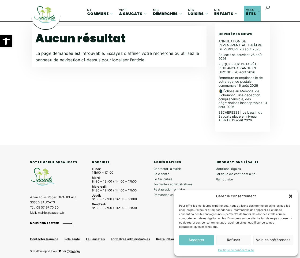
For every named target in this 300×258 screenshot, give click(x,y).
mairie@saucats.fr (51, 212)
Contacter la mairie (168, 169)
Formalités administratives (173, 184)
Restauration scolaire (169, 189)
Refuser (233, 240)
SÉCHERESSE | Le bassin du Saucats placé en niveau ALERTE (240, 116)
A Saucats (130, 12)
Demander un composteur (173, 195)
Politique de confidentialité (236, 250)
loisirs (196, 12)
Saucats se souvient (234, 55)
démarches (165, 12)
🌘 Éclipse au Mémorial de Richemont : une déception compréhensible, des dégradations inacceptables (240, 97)
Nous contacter (44, 223)
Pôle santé (161, 174)
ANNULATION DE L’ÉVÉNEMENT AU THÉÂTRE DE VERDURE (240, 45)
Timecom (73, 251)
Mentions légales (228, 169)
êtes (251, 12)
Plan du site (224, 179)
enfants (223, 12)
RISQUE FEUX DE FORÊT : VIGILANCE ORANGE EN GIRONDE (238, 68)
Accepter (196, 240)
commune (98, 12)
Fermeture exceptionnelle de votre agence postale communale (240, 82)
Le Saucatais (163, 179)
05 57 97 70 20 (47, 207)
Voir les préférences (273, 240)
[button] (6, 41)
